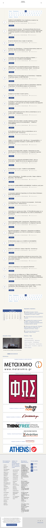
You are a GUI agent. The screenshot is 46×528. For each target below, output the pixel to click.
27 (41, 13)
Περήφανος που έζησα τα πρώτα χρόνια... (18, 93)
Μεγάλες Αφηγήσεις (28, 347)
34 (23, 15)
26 (38, 13)
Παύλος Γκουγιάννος (28, 342)
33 (20, 15)
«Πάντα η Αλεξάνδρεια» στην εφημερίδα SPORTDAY (21, 266)
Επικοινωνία (6, 499)
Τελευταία (16, 17)
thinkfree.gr (15, 479)
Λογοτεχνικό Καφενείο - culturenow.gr (15, 474)
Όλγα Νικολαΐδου (39, 343)
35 (25, 15)
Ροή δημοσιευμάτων (33, 23)
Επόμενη (11, 17)
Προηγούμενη (16, 11)
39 (34, 15)
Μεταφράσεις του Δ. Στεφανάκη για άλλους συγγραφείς (7, 484)
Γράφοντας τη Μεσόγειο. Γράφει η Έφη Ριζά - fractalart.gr (22, 248)
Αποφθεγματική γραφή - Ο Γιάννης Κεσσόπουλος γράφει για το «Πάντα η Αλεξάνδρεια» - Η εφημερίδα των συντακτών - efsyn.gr (33, 313)
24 (34, 13)
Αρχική (5, 465)
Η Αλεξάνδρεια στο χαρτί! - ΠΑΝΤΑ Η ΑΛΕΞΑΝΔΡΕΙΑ (21, 168)
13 (9, 13)
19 (22, 13)
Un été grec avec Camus (29, 338)
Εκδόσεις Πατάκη (32, 343)
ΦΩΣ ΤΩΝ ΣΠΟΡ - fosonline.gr (16, 471)
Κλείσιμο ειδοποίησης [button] (11, 524)
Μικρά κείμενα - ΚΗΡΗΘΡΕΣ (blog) (16, 493)
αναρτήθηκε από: (21, 23)
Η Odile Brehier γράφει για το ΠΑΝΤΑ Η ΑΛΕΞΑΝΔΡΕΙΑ (22, 241)
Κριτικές (5, 495)
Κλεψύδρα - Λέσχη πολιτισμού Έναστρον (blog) (16, 483)
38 (32, 15)
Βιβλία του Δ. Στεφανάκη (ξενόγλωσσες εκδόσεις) (6, 479)
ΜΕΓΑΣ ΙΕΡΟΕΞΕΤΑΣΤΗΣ (29, 340)
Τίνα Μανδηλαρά (36, 342)
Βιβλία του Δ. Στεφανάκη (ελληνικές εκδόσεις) (6, 474)
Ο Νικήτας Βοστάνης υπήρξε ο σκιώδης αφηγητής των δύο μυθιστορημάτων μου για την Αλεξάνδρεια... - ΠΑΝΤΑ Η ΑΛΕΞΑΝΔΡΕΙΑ (22, 122)
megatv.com (40, 345)
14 (11, 13)
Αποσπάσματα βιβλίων (6, 488)
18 (20, 13)
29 (11, 15)
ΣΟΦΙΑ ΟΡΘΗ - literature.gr (15, 477)
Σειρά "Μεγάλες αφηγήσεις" (7, 470)
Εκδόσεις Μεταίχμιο (6, 504)
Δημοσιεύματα (6, 497)
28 (9, 15)
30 (14, 15)
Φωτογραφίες (6, 492)
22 (29, 13)
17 (18, 13)
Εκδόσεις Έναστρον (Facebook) (15, 488)
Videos (5, 490)
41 (39, 15)
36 (27, 15)
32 (18, 15)
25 (36, 13)
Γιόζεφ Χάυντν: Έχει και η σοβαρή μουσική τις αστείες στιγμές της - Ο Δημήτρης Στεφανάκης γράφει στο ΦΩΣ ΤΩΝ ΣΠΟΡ (25, 507)
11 (39, 11)
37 (30, 15)
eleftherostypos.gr (28, 345)
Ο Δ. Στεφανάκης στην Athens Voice (16, 497)
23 (31, 13)
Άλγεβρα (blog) (15, 490)
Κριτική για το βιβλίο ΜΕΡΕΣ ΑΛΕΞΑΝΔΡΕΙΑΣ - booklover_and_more (25, 185)
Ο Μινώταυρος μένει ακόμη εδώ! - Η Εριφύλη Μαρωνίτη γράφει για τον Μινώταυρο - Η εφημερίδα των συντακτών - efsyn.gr (33, 327)
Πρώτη (10, 11)
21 (27, 13)
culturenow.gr (37, 340)
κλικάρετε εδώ (17, 522)
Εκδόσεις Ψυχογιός (5, 501)
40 (37, 15)
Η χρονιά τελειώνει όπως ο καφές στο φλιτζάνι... (20, 40)
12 (41, 11)
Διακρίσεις (6, 494)
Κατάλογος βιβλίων (6, 467)
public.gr (26, 343)
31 (16, 15)
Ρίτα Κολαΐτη (34, 345)
